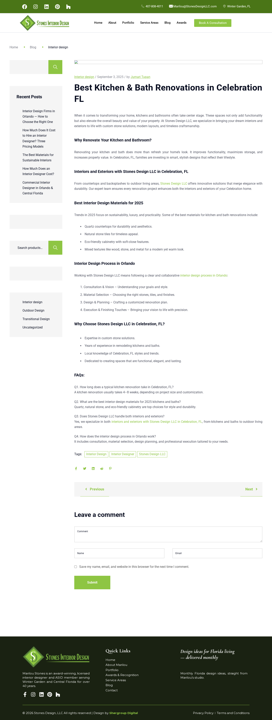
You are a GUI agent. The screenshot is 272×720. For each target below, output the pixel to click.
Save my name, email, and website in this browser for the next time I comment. (134, 567)
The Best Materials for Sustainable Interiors (38, 157)
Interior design (32, 302)
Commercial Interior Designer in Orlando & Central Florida (38, 188)
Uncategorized (33, 327)
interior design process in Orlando (203, 275)
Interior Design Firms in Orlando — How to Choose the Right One (39, 116)
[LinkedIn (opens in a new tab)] (42, 694)
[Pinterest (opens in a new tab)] (57, 7)
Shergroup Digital (123, 713)
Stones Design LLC (173, 183)
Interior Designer (122, 454)
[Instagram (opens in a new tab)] (35, 7)
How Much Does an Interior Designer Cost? (38, 171)
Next (249, 489)
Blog (167, 22)
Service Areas (149, 22)
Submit (92, 582)
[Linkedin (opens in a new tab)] (46, 7)
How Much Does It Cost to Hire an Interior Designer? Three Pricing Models (39, 138)
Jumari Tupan (140, 77)
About (112, 22)
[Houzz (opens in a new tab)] (68, 7)
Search (55, 67)
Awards (182, 22)
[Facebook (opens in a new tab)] (24, 7)
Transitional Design (36, 319)
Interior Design (96, 454)
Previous (96, 489)
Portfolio (128, 22)
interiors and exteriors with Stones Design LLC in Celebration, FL (157, 422)
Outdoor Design (33, 310)
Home (98, 22)
